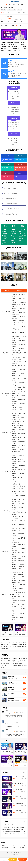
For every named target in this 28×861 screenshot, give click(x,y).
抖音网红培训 (13, 847)
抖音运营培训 (5, 845)
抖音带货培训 (5, 847)
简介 (10, 4)
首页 (2, 4)
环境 (18, 4)
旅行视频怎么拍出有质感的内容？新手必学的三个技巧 (14, 833)
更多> (26, 672)
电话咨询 (13, 859)
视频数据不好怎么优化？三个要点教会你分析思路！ (14, 827)
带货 (15, 298)
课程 (6, 4)
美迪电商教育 (10, 16)
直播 (24, 387)
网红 (19, 501)
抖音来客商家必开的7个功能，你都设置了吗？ (13, 829)
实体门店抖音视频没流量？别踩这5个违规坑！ (13, 824)
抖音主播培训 (22, 845)
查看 (24, 677)
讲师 (14, 4)
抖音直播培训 (13, 845)
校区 (22, 4)
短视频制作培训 (21, 847)
